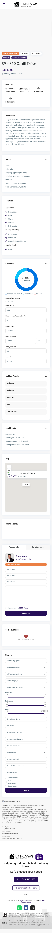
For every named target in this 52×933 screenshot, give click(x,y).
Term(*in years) (10, 347)
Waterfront (12, 783)
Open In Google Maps (10, 53)
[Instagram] (32, 907)
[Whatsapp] (19, 907)
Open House (12, 786)
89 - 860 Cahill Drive (27, 473)
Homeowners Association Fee (15, 316)
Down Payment (10, 336)
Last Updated (6, 826)
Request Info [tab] (14, 547)
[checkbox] (6, 608)
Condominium (13, 778)
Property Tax (9, 306)
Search (26, 790)
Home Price (9, 326)
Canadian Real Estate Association (22, 807)
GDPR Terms (23, 608)
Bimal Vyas (21, 556)
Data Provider (6, 831)
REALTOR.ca (9, 805)
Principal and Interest (12, 298)
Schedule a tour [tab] (38, 547)
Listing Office (6, 836)
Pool (9, 780)
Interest (8, 357)
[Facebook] (26, 907)
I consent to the (18, 608)
